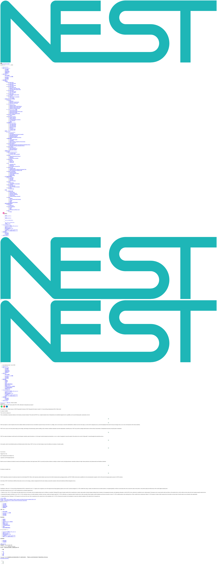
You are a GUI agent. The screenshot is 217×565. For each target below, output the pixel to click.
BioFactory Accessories (13, 103)
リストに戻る (3, 498)
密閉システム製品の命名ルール (11, 230)
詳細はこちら (7, 223)
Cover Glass (11, 97)
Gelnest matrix (12, 192)
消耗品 (6, 81)
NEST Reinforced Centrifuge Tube (15, 170)
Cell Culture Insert (10, 90)
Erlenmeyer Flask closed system (15, 107)
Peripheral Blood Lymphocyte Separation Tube (17, 169)
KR (8, 63)
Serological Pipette (12, 172)
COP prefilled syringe (13, 139)
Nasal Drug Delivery (11, 143)
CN (4, 63)
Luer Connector (12, 120)
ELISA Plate (9, 187)
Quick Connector (12, 118)
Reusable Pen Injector (13, 136)
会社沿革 (7, 70)
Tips (8, 163)
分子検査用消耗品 (8, 176)
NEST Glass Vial (12, 142)
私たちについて (6, 68)
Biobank (8, 155)
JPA (2, 63)
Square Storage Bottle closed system (15, 111)
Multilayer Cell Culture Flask (14, 88)
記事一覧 (5, 74)
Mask (10, 208)
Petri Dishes (11, 182)
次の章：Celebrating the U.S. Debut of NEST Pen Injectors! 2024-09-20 (13, 500)
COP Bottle (11, 140)
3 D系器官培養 (10, 191)
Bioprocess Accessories (11, 116)
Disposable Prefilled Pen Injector (15, 137)
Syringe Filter (11, 174)
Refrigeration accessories (13, 158)
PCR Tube (11, 178)
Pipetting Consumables (11, 171)
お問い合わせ (5, 235)
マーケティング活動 (9, 76)
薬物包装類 (9, 138)
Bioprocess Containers (11, 114)
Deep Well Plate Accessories (14, 186)
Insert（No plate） (12, 92)
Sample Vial (11, 161)
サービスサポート (6, 224)
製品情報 (7, 77)
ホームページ (5, 67)
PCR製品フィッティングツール (11, 229)
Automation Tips (12, 164)
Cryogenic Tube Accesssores (14, 154)
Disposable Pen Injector (13, 135)
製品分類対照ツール (9, 228)
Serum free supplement (13, 194)
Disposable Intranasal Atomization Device (16, 145)
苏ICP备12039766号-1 (4, 558)
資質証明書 (7, 71)
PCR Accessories (12, 180)
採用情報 (5, 231)
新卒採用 (7, 233)
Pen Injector (11, 133)
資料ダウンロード (8, 227)
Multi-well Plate (10, 184)
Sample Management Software (14, 156)
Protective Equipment (11, 206)
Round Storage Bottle (13, 112)
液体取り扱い (7, 150)
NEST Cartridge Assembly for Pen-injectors (17, 141)
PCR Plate (11, 179)
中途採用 (7, 234)
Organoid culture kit (13, 193)
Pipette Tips (11, 165)
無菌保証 (7, 72)
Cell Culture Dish (10, 84)
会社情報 (7, 78)
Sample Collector (10, 146)
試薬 (6, 189)
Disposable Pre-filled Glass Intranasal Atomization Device (19, 144)
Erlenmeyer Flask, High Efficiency (15, 106)
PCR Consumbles (10, 177)
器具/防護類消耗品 (8, 203)
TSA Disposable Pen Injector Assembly (16, 134)
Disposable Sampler (13, 149)
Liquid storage (9, 159)
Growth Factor (12, 195)
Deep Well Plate (12, 185)
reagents (8, 197)
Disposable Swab (12, 147)
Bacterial (8, 181)
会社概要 (7, 69)
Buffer (10, 201)
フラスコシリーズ (10, 104)
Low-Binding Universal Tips (14, 166)
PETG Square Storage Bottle (14, 113)
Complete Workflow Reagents (14, 196)
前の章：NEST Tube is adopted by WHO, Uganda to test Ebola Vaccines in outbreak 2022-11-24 (18, 499)
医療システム (7, 385)
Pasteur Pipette (12, 175)
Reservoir (11, 160)
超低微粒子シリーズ (11, 122)
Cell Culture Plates (12, 123)
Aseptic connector (12, 117)
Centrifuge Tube (12, 129)
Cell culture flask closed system (15, 89)
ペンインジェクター (11, 132)
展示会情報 (7, 75)
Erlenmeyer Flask (12, 105)
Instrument (11, 157)
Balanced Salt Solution (13, 202)
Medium (10, 198)
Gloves (10, 207)
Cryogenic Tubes (12, 128)
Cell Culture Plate (10, 82)
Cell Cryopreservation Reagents (15, 199)
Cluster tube (11, 162)
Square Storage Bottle (13, 110)
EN (5, 63)
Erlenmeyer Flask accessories (14, 108)
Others (10, 121)
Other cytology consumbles (14, 96)
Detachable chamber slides (14, 94)
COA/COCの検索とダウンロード (11, 225)
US (7, 63)
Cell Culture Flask (10, 86)
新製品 (6, 380)
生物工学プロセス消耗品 (10, 98)
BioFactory (11, 127)
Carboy (10, 115)
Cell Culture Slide (10, 93)
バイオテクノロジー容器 (12, 109)
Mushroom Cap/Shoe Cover (14, 209)
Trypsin (10, 200)
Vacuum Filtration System (14, 173)
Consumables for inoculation (14, 183)
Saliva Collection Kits (13, 148)
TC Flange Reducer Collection (14, 119)
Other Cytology (10, 95)
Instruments (9, 204)
